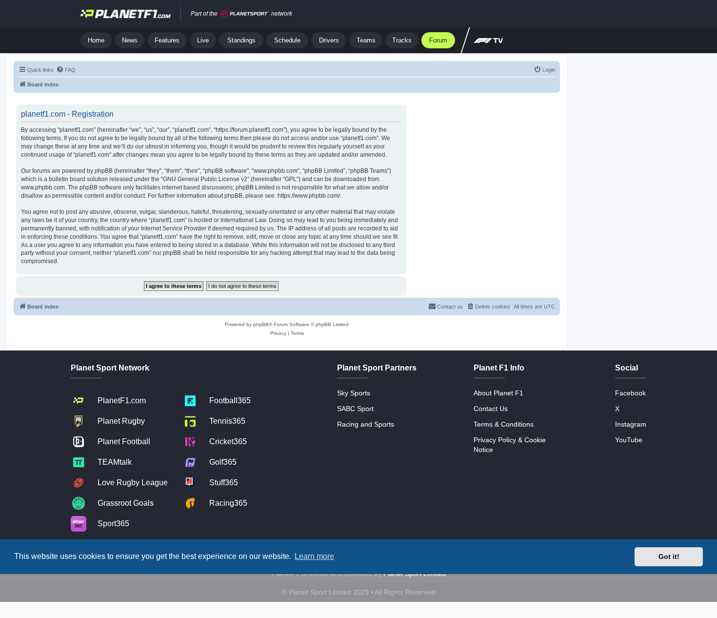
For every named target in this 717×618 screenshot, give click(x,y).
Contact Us (491, 408)
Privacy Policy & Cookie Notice (510, 444)
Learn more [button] (314, 556)
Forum (438, 40)
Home (96, 40)
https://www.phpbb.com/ (309, 195)
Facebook (630, 393)
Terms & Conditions (504, 424)
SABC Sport (355, 408)
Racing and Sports (365, 424)
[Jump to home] (125, 13)
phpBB (261, 324)
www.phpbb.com (43, 187)
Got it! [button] (668, 556)
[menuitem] (66, 70)
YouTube (628, 440)
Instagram (630, 424)
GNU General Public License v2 (205, 179)
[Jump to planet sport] (244, 14)
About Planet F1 (498, 393)
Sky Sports (353, 393)
